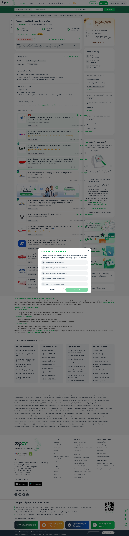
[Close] (88, 250)
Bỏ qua (52, 290)
